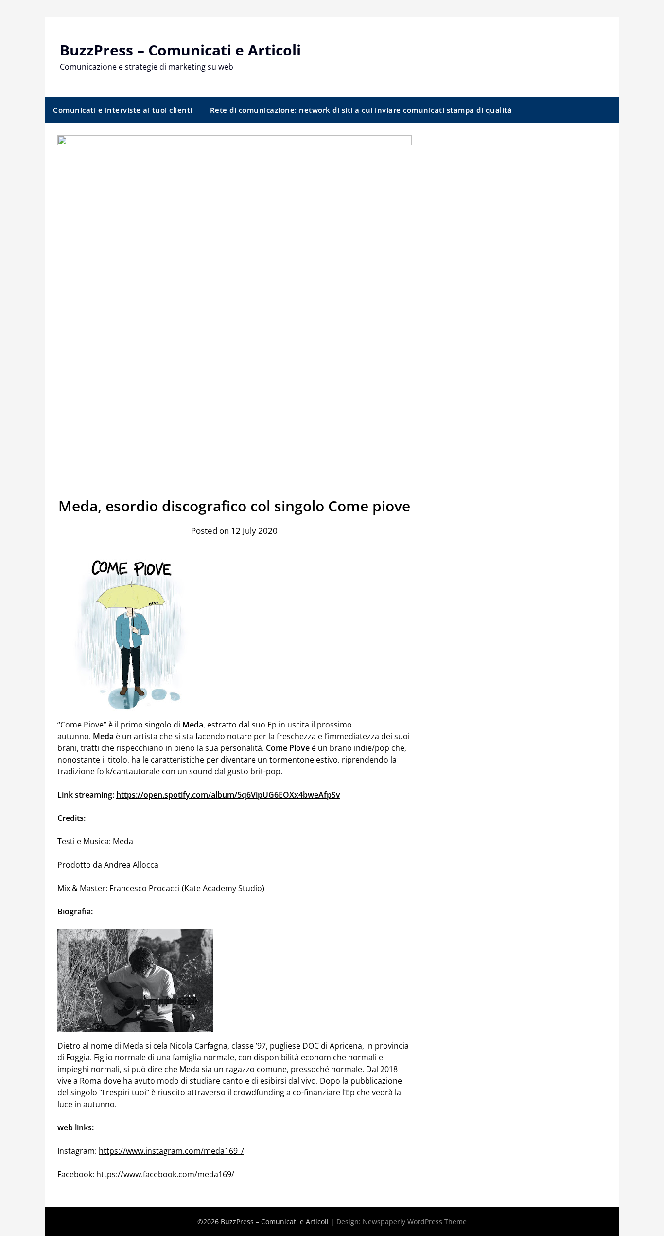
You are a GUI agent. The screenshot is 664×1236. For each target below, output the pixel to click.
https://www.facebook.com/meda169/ (165, 1174)
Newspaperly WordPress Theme (415, 1221)
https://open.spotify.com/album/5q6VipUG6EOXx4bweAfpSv (228, 794)
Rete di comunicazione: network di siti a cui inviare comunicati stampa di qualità (361, 110)
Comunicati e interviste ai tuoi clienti (122, 110)
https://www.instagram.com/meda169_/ (171, 1150)
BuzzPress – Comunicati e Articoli (180, 50)
